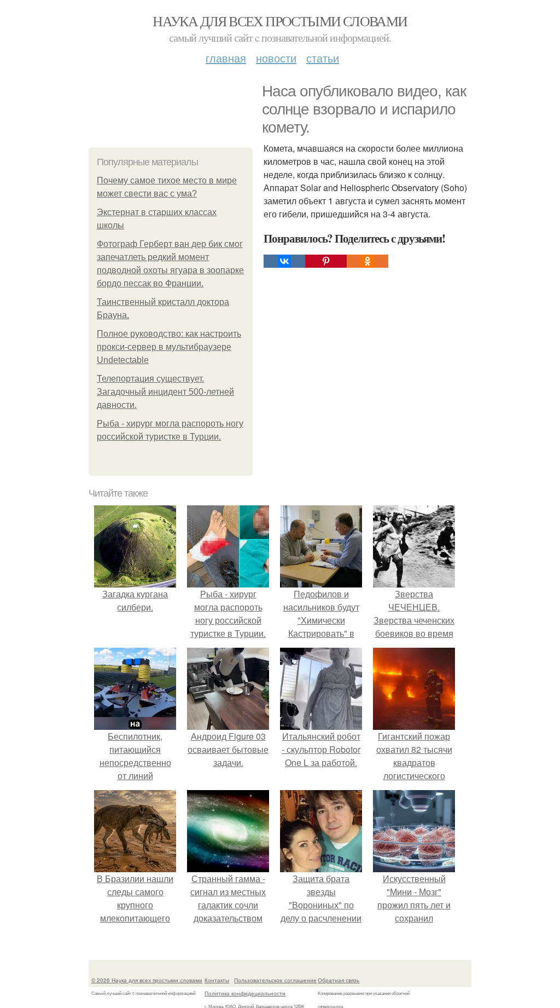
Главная (226, 58)
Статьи (322, 58)
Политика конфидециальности (245, 993)
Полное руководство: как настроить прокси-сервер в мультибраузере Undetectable (169, 347)
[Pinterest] (326, 261)
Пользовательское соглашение (275, 980)
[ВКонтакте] (284, 261)
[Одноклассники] (367, 261)
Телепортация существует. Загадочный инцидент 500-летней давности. (165, 392)
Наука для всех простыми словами (280, 20)
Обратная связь (338, 980)
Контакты (217, 980)
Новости (276, 58)
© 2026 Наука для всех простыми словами (146, 980)
